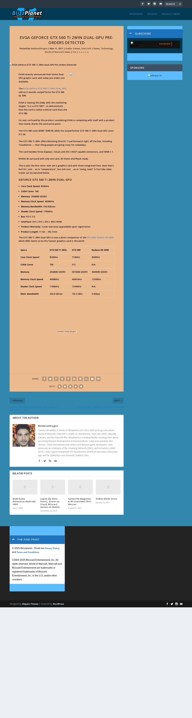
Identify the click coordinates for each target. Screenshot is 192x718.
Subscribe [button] (143, 33)
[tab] (154, 33)
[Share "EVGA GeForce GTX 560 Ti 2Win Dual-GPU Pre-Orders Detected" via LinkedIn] (74, 379)
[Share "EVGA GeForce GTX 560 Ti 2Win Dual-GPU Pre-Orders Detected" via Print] (98, 379)
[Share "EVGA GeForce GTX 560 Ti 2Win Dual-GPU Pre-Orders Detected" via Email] (92, 379)
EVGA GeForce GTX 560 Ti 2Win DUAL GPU (44, 88)
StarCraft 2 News (90, 48)
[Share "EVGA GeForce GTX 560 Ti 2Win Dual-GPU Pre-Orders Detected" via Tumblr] (62, 379)
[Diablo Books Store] (108, 487)
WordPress (58, 604)
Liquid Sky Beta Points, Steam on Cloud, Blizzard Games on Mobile (50, 502)
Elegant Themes (30, 604)
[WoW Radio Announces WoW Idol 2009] (25, 487)
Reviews (152, 14)
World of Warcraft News (57, 52)
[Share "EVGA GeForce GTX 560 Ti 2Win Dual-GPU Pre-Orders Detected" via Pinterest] (68, 379)
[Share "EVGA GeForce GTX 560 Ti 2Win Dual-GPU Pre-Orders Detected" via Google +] (56, 379)
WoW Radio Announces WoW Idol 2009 (24, 501)
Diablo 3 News (72, 48)
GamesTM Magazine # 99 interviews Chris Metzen (79, 501)
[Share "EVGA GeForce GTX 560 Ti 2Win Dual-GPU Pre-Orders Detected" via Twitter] (50, 379)
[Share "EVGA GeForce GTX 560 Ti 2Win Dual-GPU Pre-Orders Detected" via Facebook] (44, 379)
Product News (171, 14)
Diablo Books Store (106, 498)
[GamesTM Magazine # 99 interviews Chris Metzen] (80, 487)
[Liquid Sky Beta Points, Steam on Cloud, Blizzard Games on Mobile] (52, 487)
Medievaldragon (39, 48)
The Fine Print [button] (28, 539)
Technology (107, 48)
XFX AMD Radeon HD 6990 (100, 237)
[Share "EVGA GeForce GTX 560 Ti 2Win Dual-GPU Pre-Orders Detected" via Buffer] (80, 379)
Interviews (136, 14)
